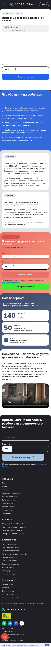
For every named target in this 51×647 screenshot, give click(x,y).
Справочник (7, 513)
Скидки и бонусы (9, 557)
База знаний (7, 503)
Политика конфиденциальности (13, 634)
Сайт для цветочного (11, 547)
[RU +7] (7, 69)
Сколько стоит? (8, 584)
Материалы (7, 510)
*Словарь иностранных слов (12, 641)
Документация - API (10, 598)
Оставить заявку (21, 457)
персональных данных (10, 283)
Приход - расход (9, 544)
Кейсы (5, 486)
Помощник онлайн (10, 561)
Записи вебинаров (10, 496)
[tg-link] (10, 623)
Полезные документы (11, 493)
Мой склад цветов (9, 574)
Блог (4, 483)
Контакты (6, 588)
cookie (36, 645)
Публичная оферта (9, 631)
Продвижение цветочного (13, 554)
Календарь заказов (10, 571)
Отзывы (5, 490)
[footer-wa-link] (4, 623)
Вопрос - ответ (8, 506)
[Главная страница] (21, 4)
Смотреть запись (25, 77)
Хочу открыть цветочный (12, 523)
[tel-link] (16, 623)
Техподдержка (8, 591)
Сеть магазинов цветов (12, 530)
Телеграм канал (9, 500)
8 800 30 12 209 (7, 628)
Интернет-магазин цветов (13, 534)
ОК (47, 645)
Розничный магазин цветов (14, 527)
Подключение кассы (11, 550)
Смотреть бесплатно (25, 287)
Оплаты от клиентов (10, 564)
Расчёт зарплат (8, 567)
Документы (6, 637)
